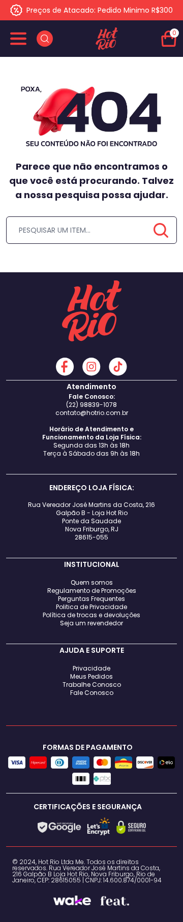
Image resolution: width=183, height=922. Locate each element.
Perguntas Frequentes (91, 598)
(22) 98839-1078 (91, 404)
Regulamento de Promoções (91, 590)
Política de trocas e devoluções (91, 615)
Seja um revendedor (91, 623)
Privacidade (91, 668)
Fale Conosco (91, 692)
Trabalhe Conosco (92, 684)
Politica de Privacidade (91, 606)
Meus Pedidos (91, 676)
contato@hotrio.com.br (91, 412)
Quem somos (92, 582)
